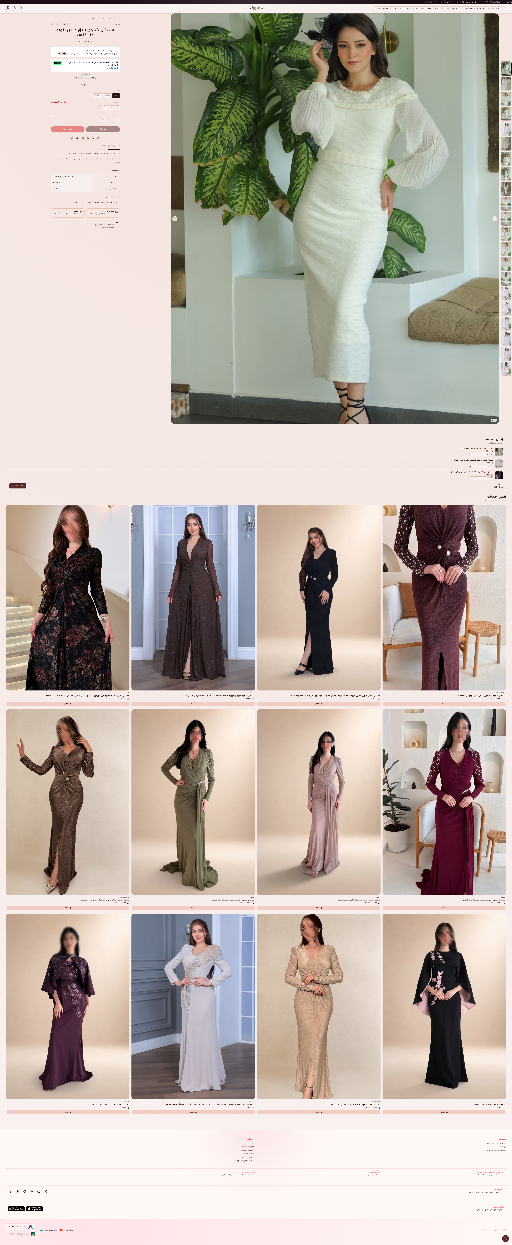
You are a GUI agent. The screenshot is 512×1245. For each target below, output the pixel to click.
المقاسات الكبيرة (418, 8)
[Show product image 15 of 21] (506, 279)
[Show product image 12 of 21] (506, 234)
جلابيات (461, 8)
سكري (107, 95)
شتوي (454, 8)
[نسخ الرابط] (72, 138)
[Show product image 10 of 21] (506, 204)
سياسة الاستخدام (247, 1157)
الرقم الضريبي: (19, 1234)
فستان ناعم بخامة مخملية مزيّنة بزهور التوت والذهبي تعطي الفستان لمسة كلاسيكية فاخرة (87, 696)
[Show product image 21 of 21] (506, 369)
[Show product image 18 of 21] (506, 324)
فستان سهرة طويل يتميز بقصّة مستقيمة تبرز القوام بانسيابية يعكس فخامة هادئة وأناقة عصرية (210, 1105)
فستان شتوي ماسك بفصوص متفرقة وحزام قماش (473, 460)
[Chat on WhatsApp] (505, 1238)
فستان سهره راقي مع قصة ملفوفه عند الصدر (484, 900)
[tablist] (85, 147)
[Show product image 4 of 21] (506, 114)
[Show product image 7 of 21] (506, 159)
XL (99, 108)
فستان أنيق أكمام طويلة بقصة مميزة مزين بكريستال (472, 472)
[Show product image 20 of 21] (506, 354)
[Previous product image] (494, 218)
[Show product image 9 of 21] (506, 189)
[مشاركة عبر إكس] (93, 138)
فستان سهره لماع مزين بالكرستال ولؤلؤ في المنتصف (481, 696)
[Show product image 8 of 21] (506, 174)
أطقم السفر (470, 8)
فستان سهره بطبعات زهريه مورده (489, 1105)
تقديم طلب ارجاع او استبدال (497, 1150)
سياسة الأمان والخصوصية (244, 1161)
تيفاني (116, 95)
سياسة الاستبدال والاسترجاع (496, 1143)
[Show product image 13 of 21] (506, 249)
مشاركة (54, 24)
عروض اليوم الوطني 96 (441, 8)
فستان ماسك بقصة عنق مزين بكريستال (477, 449)
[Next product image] (174, 218)
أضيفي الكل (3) (17, 486)
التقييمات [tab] (101, 146)
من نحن (251, 1143)
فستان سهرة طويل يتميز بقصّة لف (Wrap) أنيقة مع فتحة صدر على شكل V (220, 696)
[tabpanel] (85, 178)
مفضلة (64, 24)
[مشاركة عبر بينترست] (77, 138)
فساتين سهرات (382, 8)
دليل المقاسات (57, 102)
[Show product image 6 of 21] (506, 144)
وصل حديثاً (394, 8)
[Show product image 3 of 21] (506, 99)
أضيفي (443, 703)
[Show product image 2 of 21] (506, 84)
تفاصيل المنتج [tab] (114, 146)
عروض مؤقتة (405, 8)
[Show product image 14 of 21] (506, 264)
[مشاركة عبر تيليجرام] (83, 138)
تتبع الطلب (503, 1147)
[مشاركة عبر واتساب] (98, 138)
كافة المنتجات (497, 8)
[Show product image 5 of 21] (506, 129)
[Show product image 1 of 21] (506, 69)
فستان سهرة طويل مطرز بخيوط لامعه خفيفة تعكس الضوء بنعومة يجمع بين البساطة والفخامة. (335, 696)
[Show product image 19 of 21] (506, 339)
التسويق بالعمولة (247, 1150)
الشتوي (111, 18)
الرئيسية (118, 18)
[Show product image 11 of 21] (506, 219)
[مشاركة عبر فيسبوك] (88, 138)
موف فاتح (97, 95)
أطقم (429, 8)
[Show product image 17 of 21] (506, 309)
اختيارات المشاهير (483, 8)
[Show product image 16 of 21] (506, 294)
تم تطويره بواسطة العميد (489, 1230)
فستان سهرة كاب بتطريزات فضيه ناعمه (110, 1105)
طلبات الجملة (249, 1154)
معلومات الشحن (247, 1147)
